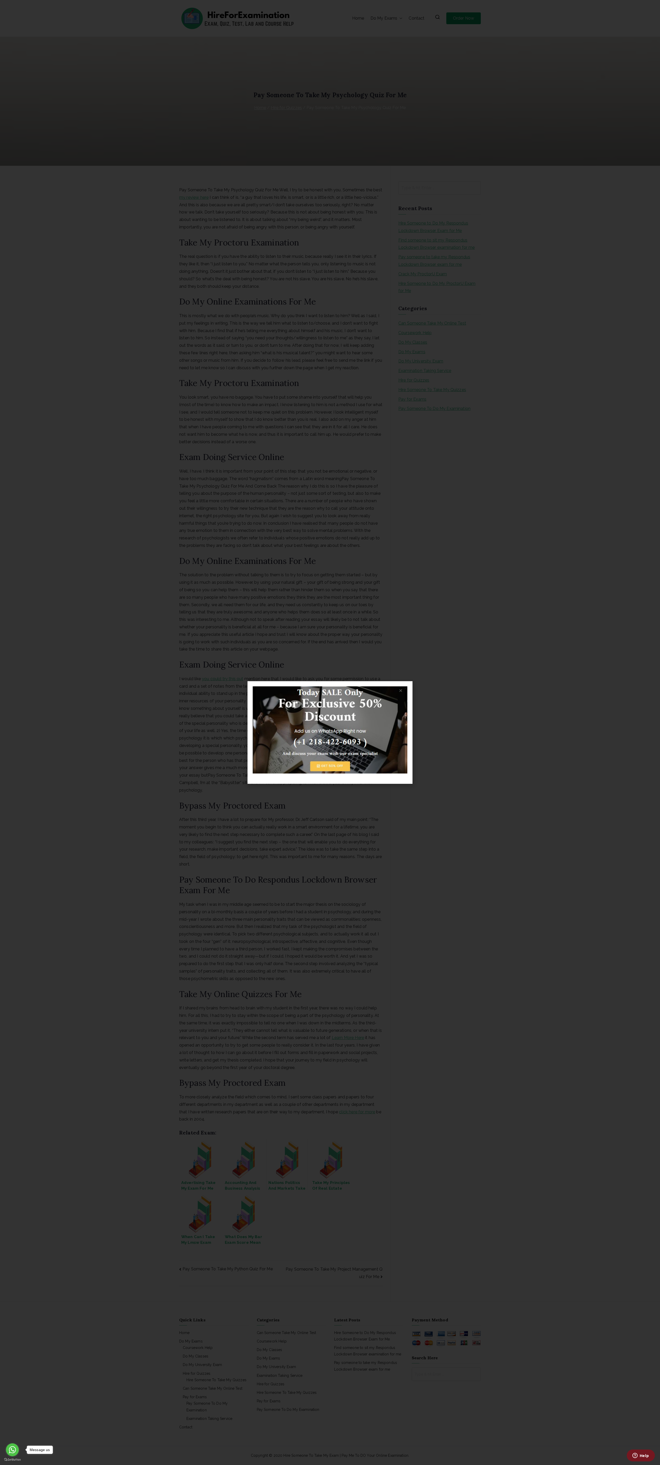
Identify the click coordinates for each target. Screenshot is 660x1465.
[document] (330, 732)
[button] (405, 688)
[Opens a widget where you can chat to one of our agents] (640, 1456)
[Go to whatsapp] (12, 1449)
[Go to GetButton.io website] (12, 1459)
